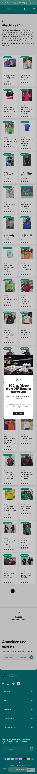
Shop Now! (18, 413)
